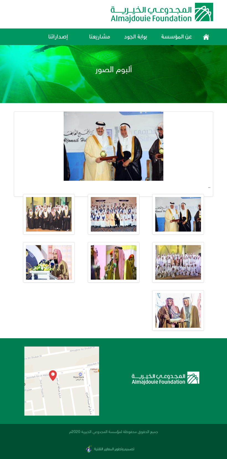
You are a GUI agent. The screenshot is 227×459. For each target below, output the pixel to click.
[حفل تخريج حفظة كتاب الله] (178, 214)
